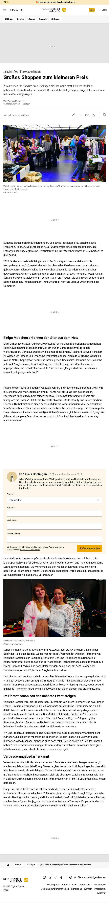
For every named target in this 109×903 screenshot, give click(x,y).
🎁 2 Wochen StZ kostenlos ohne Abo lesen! (55, 2)
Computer (43, 19)
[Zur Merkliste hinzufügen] (104, 115)
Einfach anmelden (89, 548)
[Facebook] (61, 877)
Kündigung (76, 889)
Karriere (66, 884)
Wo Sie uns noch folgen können (90, 877)
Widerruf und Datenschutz (30, 550)
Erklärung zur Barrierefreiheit (54, 889)
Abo (92, 10)
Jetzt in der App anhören (19, 115)
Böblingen (9, 19)
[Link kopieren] (74, 115)
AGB (74, 884)
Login (104, 10)
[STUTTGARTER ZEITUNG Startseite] (54, 10)
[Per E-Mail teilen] (87, 115)
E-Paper (14, 10)
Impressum (100, 889)
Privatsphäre (53, 884)
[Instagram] (44, 877)
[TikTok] (56, 877)
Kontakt (88, 889)
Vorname (11, 507)
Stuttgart (20, 19)
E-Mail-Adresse (13, 533)
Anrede (10, 494)
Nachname (11, 520)
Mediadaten (100, 884)
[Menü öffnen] (4, 10)
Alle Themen (55, 19)
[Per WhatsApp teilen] (94, 115)
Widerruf (101, 893)
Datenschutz (85, 884)
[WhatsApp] (50, 877)
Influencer (31, 19)
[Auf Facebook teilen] (80, 115)
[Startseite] (8, 865)
